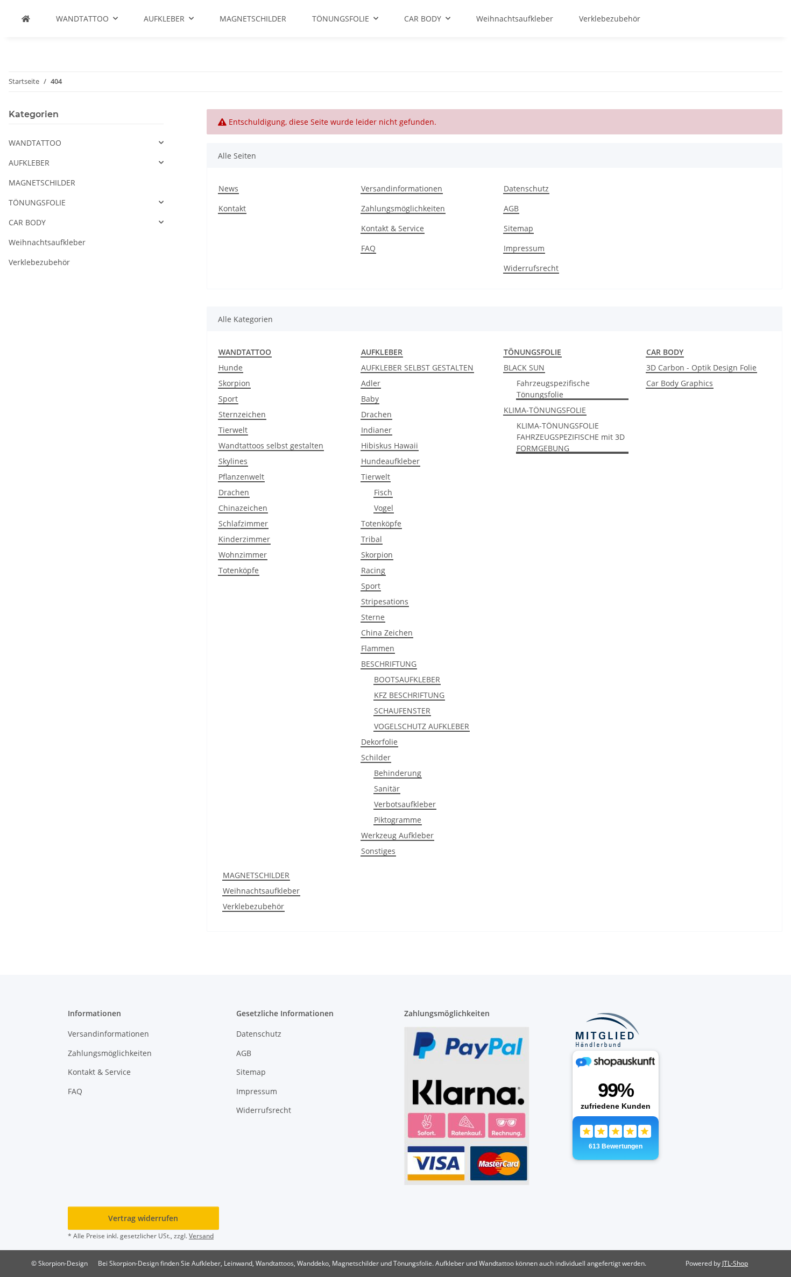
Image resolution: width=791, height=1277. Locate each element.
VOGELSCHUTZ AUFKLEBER (421, 726)
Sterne (373, 617)
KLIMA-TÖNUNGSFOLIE (545, 410)
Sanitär (387, 788)
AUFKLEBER (29, 163)
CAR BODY (27, 222)
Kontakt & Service (392, 228)
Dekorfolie (379, 742)
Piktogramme (397, 820)
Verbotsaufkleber (405, 804)
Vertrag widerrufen (143, 1218)
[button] (86, 143)
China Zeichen (387, 632)
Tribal (371, 539)
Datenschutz (526, 188)
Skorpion (234, 383)
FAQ (368, 248)
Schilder (376, 757)
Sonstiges (378, 851)
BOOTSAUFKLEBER (407, 679)
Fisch (383, 492)
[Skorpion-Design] (26, 18)
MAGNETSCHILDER (256, 875)
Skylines (233, 461)
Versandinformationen (401, 188)
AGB (511, 208)
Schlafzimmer (243, 523)
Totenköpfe (238, 570)
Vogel (383, 508)
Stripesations (384, 601)
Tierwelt (233, 430)
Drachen (233, 492)
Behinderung (397, 773)
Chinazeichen (242, 508)
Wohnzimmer (242, 555)
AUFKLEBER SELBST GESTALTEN (417, 367)
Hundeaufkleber (390, 461)
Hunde (230, 367)
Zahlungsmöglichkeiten (403, 208)
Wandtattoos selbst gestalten (270, 445)
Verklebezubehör (253, 906)
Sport (228, 399)
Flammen (377, 648)
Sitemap (518, 228)
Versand (201, 1235)
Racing (373, 570)
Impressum (524, 248)
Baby (370, 399)
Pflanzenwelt (241, 477)
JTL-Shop (735, 1263)
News (228, 188)
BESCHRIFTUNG (388, 664)
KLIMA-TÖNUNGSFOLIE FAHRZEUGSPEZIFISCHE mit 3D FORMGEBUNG (571, 436)
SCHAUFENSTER (402, 710)
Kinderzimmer (244, 539)
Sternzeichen (242, 414)
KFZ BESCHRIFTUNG (409, 695)
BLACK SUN (524, 367)
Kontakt (232, 208)
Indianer (376, 430)
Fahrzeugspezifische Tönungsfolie (553, 388)
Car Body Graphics (679, 383)
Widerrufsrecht (531, 268)
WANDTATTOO (35, 143)
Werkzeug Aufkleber (397, 835)
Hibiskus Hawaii (389, 445)
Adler (370, 383)
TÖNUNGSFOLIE (37, 202)
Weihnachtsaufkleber (261, 891)
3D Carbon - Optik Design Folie (701, 367)
